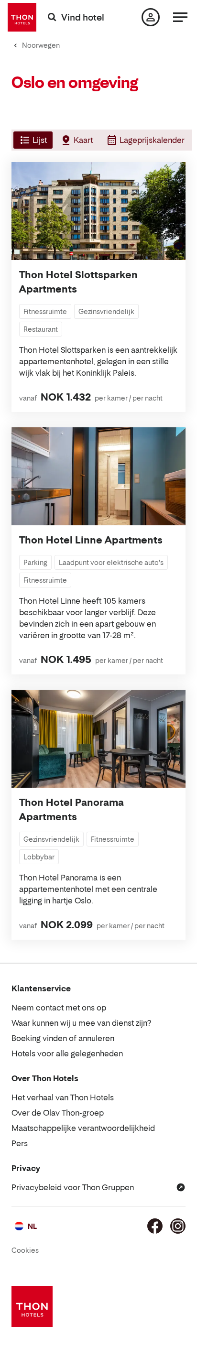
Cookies (25, 1250)
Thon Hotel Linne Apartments (91, 540)
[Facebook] (155, 1226)
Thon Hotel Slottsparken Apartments (78, 282)
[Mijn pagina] (151, 17)
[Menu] (180, 17)
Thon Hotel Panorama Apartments (71, 810)
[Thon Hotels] (22, 17)
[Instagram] (178, 1226)
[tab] (32, 140)
